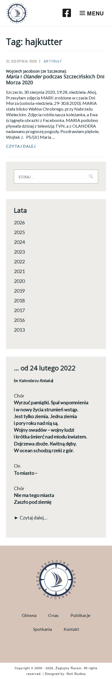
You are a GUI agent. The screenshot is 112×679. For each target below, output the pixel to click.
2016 (19, 320)
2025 (19, 232)
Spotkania (42, 629)
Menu (95, 13)
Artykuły (53, 61)
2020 (19, 281)
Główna (29, 615)
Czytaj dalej (38, 146)
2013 (19, 330)
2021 (19, 271)
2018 (19, 300)
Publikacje (80, 615)
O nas (53, 615)
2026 (19, 222)
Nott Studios (76, 673)
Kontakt (71, 629)
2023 (19, 252)
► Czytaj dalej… (30, 517)
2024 (19, 242)
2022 (19, 261)
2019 (19, 291)
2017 (19, 310)
